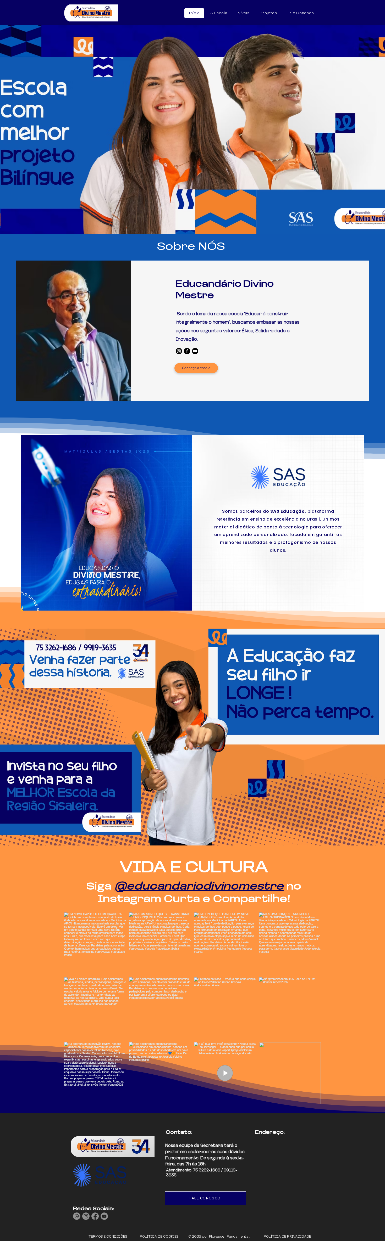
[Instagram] (179, 351)
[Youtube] (195, 351)
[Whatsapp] (76, 1216)
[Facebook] (187, 351)
